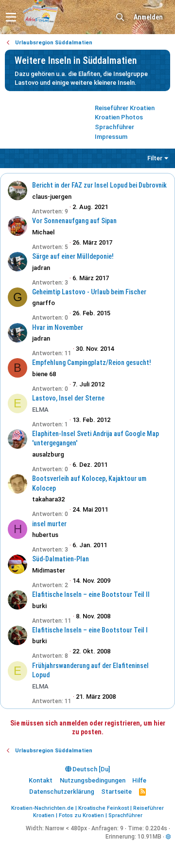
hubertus (45, 534)
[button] (11, 17)
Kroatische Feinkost (103, 808)
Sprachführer (114, 127)
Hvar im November (57, 327)
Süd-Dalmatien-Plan (60, 559)
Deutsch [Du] (90, 769)
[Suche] (120, 17)
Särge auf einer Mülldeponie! (73, 256)
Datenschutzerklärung (61, 791)
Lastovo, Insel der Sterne (68, 398)
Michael (43, 232)
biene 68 (44, 374)
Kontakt (40, 780)
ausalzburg (48, 454)
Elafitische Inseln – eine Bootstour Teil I (90, 630)
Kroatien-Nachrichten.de (42, 808)
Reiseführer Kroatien (125, 108)
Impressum (111, 136)
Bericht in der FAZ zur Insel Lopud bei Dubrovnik (99, 185)
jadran (41, 267)
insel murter (49, 524)
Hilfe (139, 780)
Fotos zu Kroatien (81, 815)
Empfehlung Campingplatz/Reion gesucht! (91, 362)
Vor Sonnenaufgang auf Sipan (74, 221)
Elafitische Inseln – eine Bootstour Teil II (91, 594)
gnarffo (43, 302)
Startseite (116, 791)
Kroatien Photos (119, 117)
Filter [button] (154, 158)
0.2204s (156, 828)
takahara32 (48, 499)
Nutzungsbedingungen (92, 780)
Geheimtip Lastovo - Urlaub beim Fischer (89, 292)
